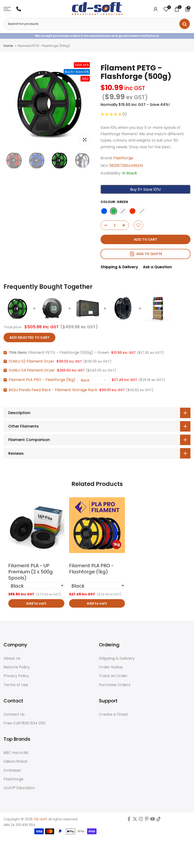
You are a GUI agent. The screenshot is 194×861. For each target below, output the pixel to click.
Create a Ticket (113, 714)
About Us (12, 658)
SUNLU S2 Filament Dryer (31, 361)
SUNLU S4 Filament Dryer (32, 370)
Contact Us (14, 714)
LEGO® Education (19, 788)
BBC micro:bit (16, 752)
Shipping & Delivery (119, 267)
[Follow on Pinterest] (146, 820)
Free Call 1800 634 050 (24, 723)
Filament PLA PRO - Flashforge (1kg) (42, 379)
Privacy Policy (16, 676)
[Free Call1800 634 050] (18, 9)
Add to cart (36, 603)
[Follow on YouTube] (152, 820)
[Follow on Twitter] (134, 820)
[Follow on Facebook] (129, 820)
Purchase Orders (114, 685)
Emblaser (12, 770)
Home (8, 45)
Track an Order (113, 676)
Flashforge (123, 158)
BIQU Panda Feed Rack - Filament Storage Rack (53, 390)
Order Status (111, 667)
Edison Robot (16, 761)
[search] (184, 24)
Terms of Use (16, 685)
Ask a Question (157, 267)
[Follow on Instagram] (140, 820)
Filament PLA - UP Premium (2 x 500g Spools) (30, 571)
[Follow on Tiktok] (158, 820)
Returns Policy (17, 667)
